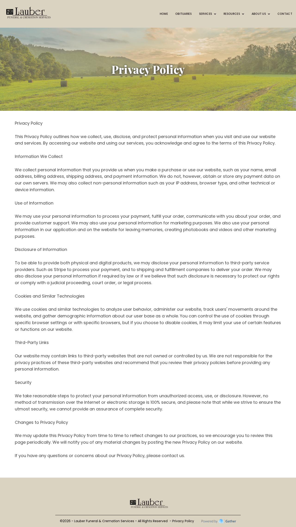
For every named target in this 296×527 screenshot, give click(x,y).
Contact (285, 14)
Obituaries (183, 14)
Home (164, 14)
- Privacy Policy (182, 521)
